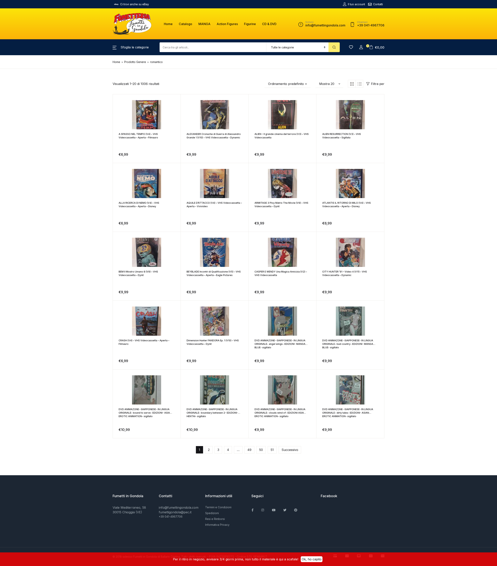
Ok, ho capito (311, 559)
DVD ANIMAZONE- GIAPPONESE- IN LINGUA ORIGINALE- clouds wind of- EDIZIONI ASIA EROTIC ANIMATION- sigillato (280, 413)
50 (261, 450)
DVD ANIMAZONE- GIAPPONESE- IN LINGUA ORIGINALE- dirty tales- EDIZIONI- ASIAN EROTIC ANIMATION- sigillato (347, 413)
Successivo (290, 450)
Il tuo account (356, 4)
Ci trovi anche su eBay (134, 4)
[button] (131, 47)
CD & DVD (269, 24)
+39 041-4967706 (170, 516)
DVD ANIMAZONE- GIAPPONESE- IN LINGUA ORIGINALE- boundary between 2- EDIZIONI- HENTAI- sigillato (212, 413)
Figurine (250, 24)
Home (168, 24)
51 (272, 450)
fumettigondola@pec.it (175, 512)
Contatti (378, 4)
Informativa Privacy (217, 524)
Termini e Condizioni (218, 507)
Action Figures (227, 24)
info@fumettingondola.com (178, 507)
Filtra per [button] (377, 84)
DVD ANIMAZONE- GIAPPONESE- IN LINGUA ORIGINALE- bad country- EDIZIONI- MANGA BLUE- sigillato (347, 344)
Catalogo (185, 24)
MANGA (204, 24)
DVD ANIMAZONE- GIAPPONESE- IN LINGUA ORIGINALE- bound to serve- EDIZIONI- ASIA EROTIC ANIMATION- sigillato (144, 413)
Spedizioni (212, 513)
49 (249, 450)
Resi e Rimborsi (215, 519)
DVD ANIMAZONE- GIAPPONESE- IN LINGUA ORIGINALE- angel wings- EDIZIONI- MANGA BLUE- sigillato (280, 344)
